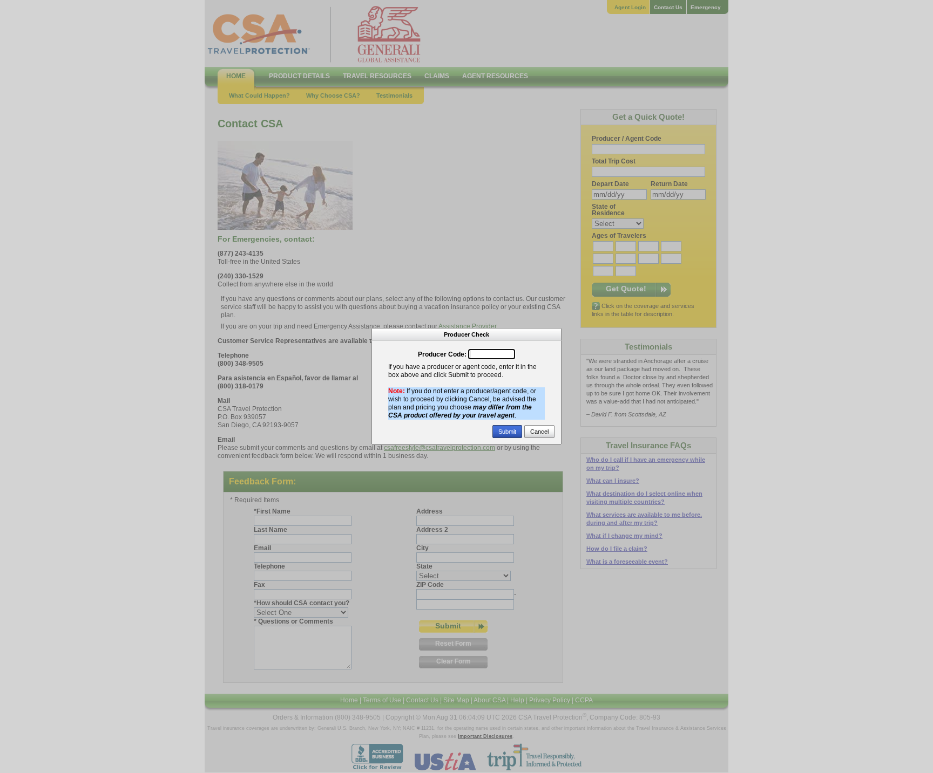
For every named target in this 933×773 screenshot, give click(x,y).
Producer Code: (442, 354)
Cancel (539, 431)
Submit (507, 431)
